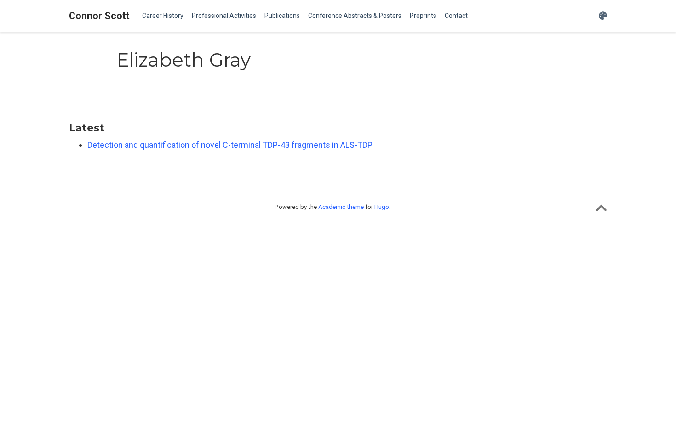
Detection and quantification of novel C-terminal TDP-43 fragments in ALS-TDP (229, 145)
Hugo (381, 206)
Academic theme (341, 206)
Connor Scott (99, 16)
